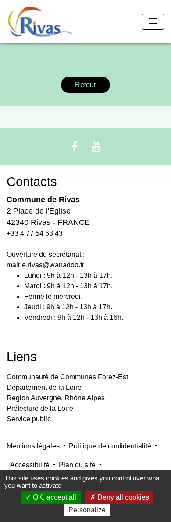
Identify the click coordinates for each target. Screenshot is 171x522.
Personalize (87, 510)
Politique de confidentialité (110, 446)
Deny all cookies (122, 497)
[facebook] (74, 146)
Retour (85, 84)
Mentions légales (33, 446)
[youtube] (96, 146)
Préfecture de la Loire (40, 408)
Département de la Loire (44, 387)
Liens (22, 357)
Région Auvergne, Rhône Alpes (56, 398)
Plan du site (77, 465)
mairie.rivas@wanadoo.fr (45, 265)
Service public (29, 419)
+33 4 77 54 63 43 (35, 233)
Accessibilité (30, 465)
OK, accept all (53, 497)
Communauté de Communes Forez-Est (67, 377)
